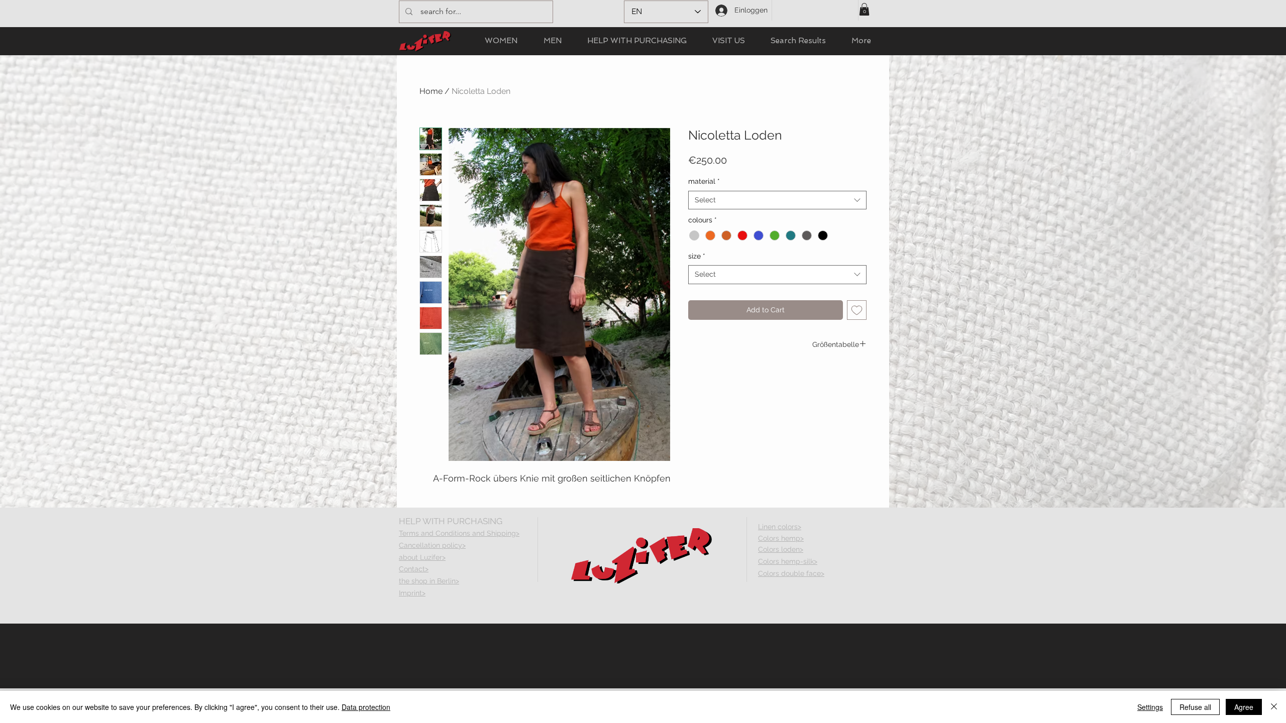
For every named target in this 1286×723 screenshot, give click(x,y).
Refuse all (1195, 707)
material (704, 181)
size (696, 256)
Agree (1243, 707)
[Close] (1274, 707)
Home (431, 91)
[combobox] (777, 200)
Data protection (366, 707)
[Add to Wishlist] (857, 310)
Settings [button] (1150, 707)
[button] (864, 9)
